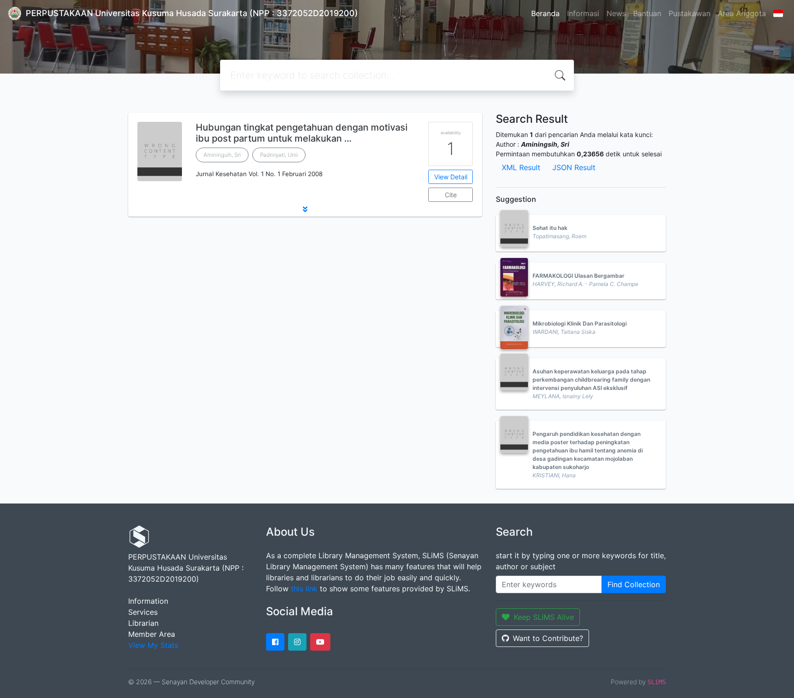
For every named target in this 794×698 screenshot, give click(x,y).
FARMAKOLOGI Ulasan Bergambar (578, 275)
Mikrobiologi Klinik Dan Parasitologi (580, 323)
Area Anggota (742, 13)
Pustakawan (689, 13)
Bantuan (647, 13)
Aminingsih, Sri (222, 154)
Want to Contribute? (548, 638)
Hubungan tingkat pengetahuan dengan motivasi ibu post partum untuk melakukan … (302, 133)
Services (143, 612)
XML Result (521, 167)
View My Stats (153, 645)
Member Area (151, 634)
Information (148, 601)
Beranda (545, 13)
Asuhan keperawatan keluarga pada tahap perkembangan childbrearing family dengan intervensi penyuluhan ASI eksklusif (591, 379)
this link (304, 588)
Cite (451, 195)
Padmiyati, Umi (279, 154)
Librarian (143, 623)
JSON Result (574, 167)
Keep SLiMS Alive (544, 617)
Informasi (583, 13)
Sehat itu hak (550, 227)
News (616, 13)
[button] (305, 209)
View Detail (450, 177)
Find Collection (633, 584)
